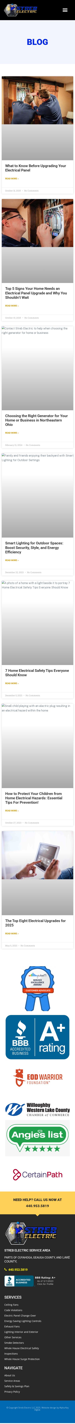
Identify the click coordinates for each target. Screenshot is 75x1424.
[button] (65, 10)
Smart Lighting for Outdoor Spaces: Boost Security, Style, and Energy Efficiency (34, 547)
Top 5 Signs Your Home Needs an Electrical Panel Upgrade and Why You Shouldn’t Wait (36, 292)
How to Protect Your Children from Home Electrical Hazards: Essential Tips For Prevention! (33, 798)
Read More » (12, 178)
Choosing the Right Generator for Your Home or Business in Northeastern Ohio (36, 420)
